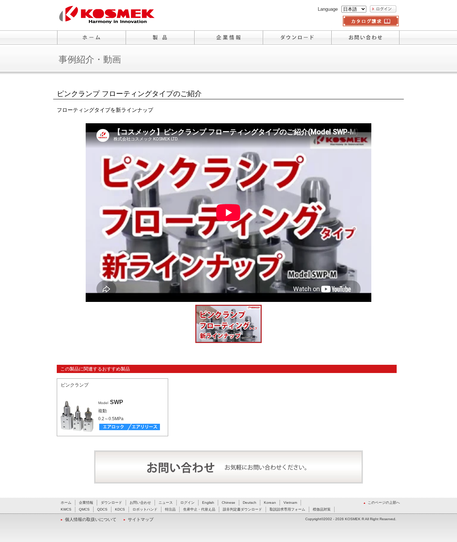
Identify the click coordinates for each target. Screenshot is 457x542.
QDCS (102, 509)
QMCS (84, 509)
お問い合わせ (140, 502)
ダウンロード (111, 502)
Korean (270, 502)
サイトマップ (141, 519)
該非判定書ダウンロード (242, 509)
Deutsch (249, 502)
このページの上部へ (384, 502)
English (208, 502)
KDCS (120, 509)
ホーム (66, 502)
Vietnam (290, 502)
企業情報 (86, 502)
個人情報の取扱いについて (90, 519)
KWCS (66, 509)
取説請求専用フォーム (287, 509)
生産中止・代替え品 (199, 509)
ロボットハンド (144, 509)
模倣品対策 (322, 509)
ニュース (166, 502)
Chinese (228, 502)
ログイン (187, 502)
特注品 (170, 509)
